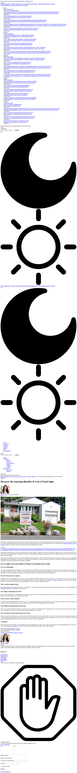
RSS (2, 661)
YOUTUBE (4, 658)
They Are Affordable (36, 548)
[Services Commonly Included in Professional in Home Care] (18, 89)
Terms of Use (29, 1)
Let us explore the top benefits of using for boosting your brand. (16, 548)
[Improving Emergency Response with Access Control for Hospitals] (20, 81)
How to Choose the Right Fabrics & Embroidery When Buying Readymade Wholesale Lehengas (27, 52)
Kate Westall (4, 494)
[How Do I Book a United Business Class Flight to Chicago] (18, 112)
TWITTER (3, 657)
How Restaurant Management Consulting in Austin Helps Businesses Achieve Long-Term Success (27, 67)
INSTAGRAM (4, 656)
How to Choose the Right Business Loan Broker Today (17, 63)
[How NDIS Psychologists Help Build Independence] (17, 85)
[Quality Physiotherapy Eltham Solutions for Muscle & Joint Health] (20, 97)
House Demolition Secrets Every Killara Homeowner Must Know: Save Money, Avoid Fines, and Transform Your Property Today (35, 25)
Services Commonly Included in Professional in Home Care (18, 90)
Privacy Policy (20, 1)
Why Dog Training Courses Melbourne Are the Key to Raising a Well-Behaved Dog (24, 59)
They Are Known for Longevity (49, 548)
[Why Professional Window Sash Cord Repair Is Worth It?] (18, 16)
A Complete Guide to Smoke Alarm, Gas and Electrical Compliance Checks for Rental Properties (27, 76)
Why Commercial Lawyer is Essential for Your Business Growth (19, 71)
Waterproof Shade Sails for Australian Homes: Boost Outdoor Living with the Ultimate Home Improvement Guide (31, 13)
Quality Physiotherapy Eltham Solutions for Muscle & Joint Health (19, 99)
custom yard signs (10, 628)
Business (3, 478)
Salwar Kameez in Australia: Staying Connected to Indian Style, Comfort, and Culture (24, 48)
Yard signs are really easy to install (9, 587)
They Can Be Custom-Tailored (18, 550)
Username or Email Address (7, 760)
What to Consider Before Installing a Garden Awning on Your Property (20, 29)
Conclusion (70, 550)
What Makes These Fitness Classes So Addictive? (15, 95)
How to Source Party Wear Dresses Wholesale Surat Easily (18, 44)
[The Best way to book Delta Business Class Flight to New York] (19, 116)
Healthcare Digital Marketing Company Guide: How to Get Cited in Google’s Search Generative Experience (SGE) (31, 110)
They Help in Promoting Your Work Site (35, 550)
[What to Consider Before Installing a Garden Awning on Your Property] (21, 28)
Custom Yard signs (57, 580)
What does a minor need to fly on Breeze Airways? (16, 122)
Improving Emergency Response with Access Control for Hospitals (19, 82)
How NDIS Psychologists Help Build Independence (16, 86)
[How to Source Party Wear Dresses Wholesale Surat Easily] (18, 43)
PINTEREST (4, 660)
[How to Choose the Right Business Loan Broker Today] (17, 62)
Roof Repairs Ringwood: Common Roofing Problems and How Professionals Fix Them (24, 21)
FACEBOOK (4, 654)
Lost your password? (6, 771)
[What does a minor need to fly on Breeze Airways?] (16, 120)
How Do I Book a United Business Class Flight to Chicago (18, 114)
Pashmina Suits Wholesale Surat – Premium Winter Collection (18, 36)
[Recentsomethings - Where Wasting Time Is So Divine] (28, 286)
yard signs (17, 628)
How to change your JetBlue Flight (12, 105)
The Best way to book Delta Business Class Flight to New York (19, 118)
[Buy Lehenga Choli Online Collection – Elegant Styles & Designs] (20, 39)
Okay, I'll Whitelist (5, 744)
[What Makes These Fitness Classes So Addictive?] (16, 93)
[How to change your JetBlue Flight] (13, 104)
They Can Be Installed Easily (64, 548)
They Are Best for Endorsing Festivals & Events (56, 550)
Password (3, 763)
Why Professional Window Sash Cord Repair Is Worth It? (17, 17)
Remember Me (5, 766)
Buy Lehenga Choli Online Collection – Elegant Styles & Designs (19, 40)
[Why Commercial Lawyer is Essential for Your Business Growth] (19, 70)
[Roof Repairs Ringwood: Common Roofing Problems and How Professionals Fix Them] (25, 20)
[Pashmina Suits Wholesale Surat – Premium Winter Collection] (19, 35)
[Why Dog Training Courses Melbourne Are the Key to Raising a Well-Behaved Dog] (24, 58)
